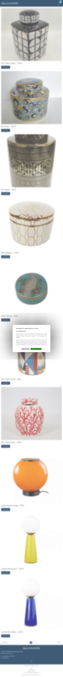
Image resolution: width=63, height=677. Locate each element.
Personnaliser (25, 349)
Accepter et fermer (36, 349)
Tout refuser (59, 1)
